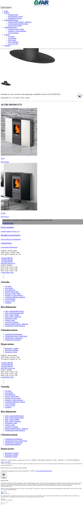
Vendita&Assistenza (10, 27)
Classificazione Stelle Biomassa (18, 24)
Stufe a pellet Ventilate (12, 315)
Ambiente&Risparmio (11, 20)
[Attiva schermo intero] (5, 502)
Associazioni (12, 38)
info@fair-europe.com (8, 263)
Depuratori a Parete (11, 352)
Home (6, 11)
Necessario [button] (3, 486)
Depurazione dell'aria (15, 18)
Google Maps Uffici (7, 272)
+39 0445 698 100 (7, 260)
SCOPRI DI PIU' (8, 223)
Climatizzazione (13, 15)
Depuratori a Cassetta (12, 348)
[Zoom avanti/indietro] (7, 502)
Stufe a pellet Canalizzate (13, 317)
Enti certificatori (13, 42)
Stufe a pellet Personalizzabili (14, 313)
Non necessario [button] (4, 491)
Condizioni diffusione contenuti (15, 297)
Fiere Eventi (12, 40)
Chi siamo (11, 36)
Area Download (13, 33)
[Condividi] (3, 502)
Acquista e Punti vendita (16, 29)
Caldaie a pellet (10, 320)
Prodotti (6, 13)
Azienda (6, 35)
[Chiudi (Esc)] (1, 502)
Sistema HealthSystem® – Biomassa (19, 22)
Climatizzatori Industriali (13, 340)
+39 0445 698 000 (7, 258)
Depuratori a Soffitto (11, 350)
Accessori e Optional (11, 322)
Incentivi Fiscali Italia (15, 25)
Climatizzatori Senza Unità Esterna (16, 336)
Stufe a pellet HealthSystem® (14, 311)
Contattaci (7, 45)
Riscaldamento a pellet (15, 16)
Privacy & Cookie (6, 462)
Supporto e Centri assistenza (17, 31)
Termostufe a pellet (11, 318)
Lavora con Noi (13, 44)
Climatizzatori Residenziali (13, 334)
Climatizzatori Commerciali (13, 338)
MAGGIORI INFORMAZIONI (44, 471)
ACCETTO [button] (32, 471)
